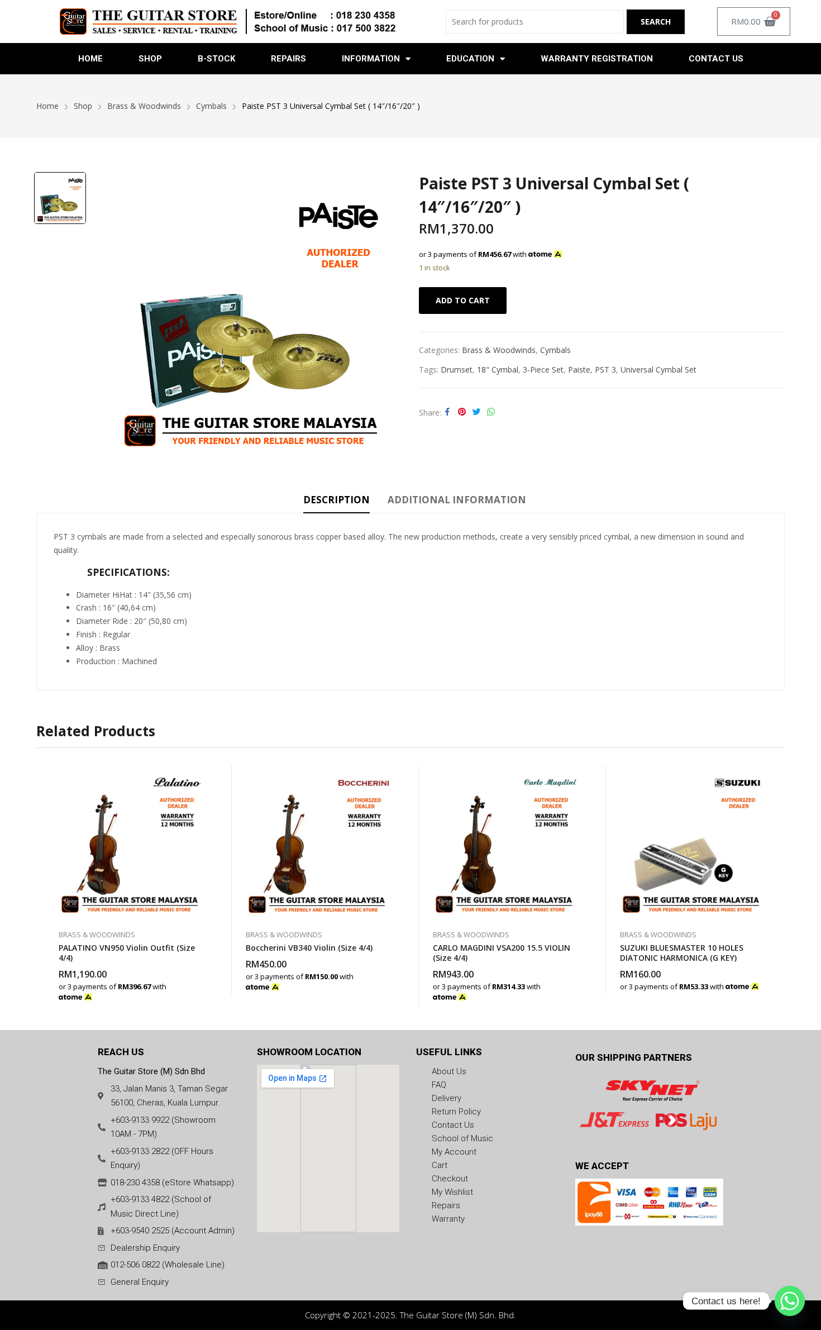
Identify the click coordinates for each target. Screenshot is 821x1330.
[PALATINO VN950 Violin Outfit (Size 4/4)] (130, 841)
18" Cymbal (497, 369)
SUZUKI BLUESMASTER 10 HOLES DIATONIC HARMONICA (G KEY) (681, 952)
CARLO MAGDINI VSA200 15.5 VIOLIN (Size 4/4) (501, 952)
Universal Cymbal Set (658, 369)
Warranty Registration (597, 59)
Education (470, 59)
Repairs (288, 59)
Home (90, 59)
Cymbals (555, 350)
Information (371, 59)
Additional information (457, 499)
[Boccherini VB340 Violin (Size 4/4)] (317, 841)
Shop (150, 59)
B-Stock (216, 59)
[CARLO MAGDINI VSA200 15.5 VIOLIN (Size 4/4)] (504, 841)
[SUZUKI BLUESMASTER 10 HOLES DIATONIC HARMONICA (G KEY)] (691, 841)
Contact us (716, 59)
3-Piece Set (543, 369)
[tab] (336, 501)
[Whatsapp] (790, 1301)
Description (336, 499)
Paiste (579, 369)
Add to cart (463, 300)
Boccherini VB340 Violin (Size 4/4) (309, 947)
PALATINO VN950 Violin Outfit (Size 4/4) (127, 952)
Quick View (201, 776)
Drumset (456, 369)
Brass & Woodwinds (499, 350)
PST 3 (605, 369)
